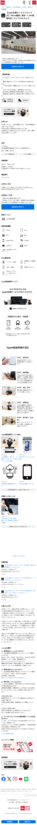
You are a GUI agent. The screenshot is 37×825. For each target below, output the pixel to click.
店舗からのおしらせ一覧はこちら (18, 526)
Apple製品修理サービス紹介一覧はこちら (18, 489)
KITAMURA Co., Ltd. (15, 813)
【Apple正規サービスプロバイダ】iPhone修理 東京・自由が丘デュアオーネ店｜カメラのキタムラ (19, 591)
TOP (2, 7)
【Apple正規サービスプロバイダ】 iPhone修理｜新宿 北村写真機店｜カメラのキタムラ (20, 566)
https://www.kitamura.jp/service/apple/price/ (13, 661)
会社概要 (11, 802)
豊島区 (30, 7)
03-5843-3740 (5, 177)
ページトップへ (31, 795)
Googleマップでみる (18, 556)
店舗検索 (24, 1)
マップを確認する (10, 154)
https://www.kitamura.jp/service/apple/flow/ (13, 677)
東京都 (24, 7)
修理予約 (27, 821)
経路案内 (9, 821)
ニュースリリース (24, 800)
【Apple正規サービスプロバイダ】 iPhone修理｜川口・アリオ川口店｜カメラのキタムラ (19, 579)
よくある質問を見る (7, 733)
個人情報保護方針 (12, 800)
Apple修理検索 (16, 7)
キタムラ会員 (29, 1)
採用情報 (18, 802)
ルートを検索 (27, 154)
